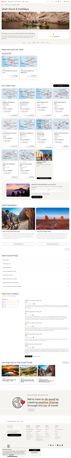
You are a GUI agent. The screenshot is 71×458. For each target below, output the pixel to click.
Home (3, 4)
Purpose (56, 425)
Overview (24, 42)
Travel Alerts (28, 433)
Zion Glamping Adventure (18, 244)
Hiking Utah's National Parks (52, 244)
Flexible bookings (29, 435)
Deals (23, 1)
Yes (18, 421)
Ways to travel (18, 1)
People (56, 431)
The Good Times (38, 429)
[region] (21, 452)
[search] (48, 2)
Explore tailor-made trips (44, 178)
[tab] (6, 53)
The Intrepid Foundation (59, 429)
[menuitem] (3, 1)
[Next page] (68, 249)
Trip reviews (43, 42)
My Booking (28, 427)
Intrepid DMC (38, 431)
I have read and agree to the (41, 193)
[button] (16, 90)
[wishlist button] (16, 90)
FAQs (38, 42)
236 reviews (56, 36)
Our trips (28, 42)
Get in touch (47, 427)
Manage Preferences (34, 452)
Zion (17, 37)
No (22, 421)
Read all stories (65, 362)
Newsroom (47, 435)
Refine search (61, 85)
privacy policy (46, 193)
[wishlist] (56, 1)
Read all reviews (28, 356)
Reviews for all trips (37, 356)
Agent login (28, 438)
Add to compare (7, 111)
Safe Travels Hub (29, 431)
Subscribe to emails (14, 435)
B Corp (56, 427)
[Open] (14, 296)
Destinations (10, 1)
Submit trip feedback (30, 429)
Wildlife (56, 435)
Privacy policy (38, 435)
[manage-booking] (58, 1)
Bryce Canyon (27, 37)
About (27, 1)
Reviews (46, 433)
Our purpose (31, 409)
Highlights (33, 42)
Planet (56, 433)
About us (37, 427)
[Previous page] (66, 249)
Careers (37, 433)
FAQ (46, 431)
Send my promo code (37, 196)
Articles (47, 42)
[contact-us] (61, 1)
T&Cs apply (15, 432)
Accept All (35, 450)
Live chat (47, 429)
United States (13, 4)
